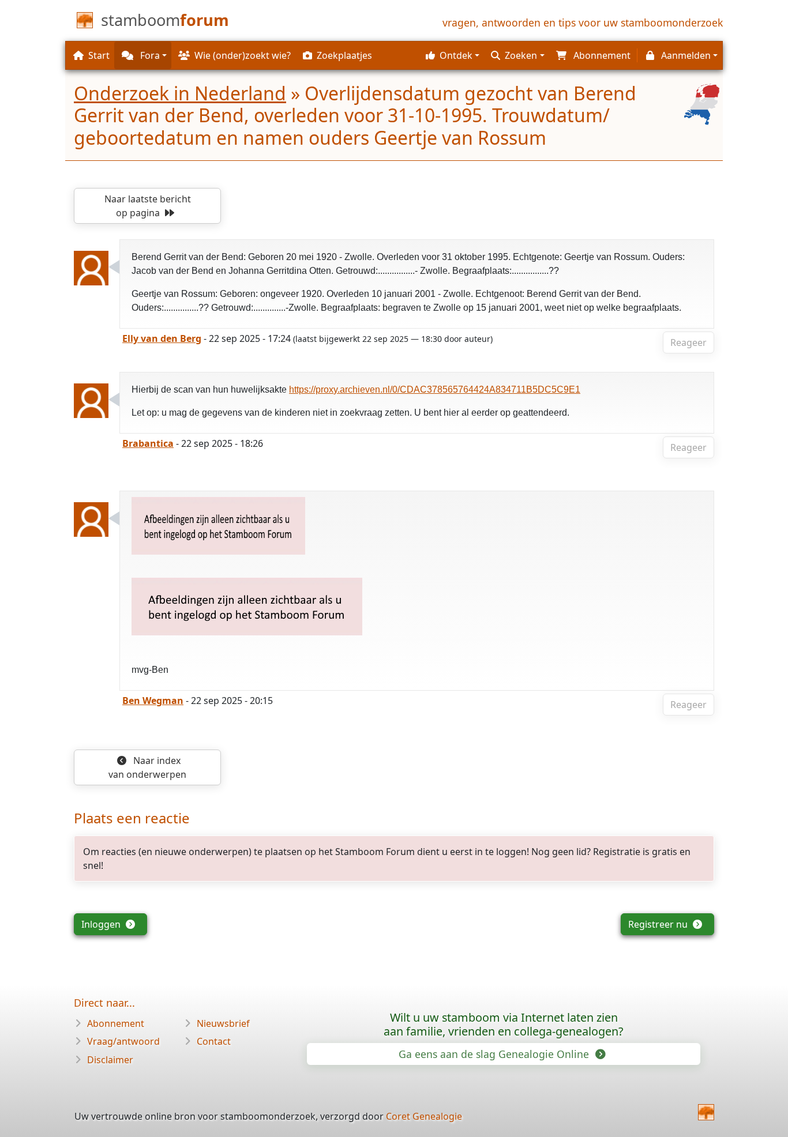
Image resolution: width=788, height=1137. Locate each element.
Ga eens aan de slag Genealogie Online (495, 1054)
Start (99, 55)
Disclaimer (110, 1059)
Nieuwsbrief (223, 1023)
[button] (451, 55)
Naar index (147, 767)
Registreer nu (659, 924)
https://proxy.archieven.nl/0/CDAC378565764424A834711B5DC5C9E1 (434, 389)
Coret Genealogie (424, 1116)
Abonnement (115, 1023)
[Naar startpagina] (706, 1112)
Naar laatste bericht (147, 206)
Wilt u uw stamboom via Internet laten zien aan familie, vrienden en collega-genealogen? (504, 1024)
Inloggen (102, 924)
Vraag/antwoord (123, 1041)
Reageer (688, 342)
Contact (214, 1041)
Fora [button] (149, 55)
